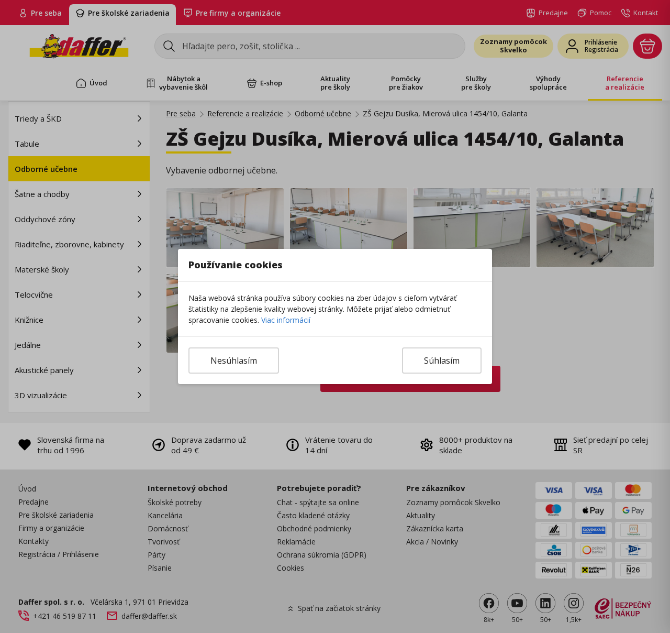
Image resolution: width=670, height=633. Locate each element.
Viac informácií (285, 320)
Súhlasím (442, 360)
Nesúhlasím (233, 360)
